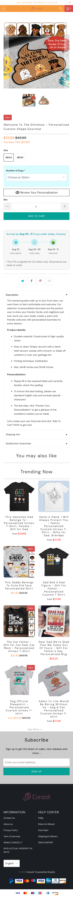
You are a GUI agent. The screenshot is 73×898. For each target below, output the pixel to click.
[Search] (60, 8)
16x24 (8, 157)
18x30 (20, 157)
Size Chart (43, 830)
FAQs (40, 818)
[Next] (67, 55)
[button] (36, 171)
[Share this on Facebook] (31, 281)
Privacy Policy (11, 830)
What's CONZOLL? (13, 842)
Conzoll (30, 872)
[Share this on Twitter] (22, 281)
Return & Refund (46, 824)
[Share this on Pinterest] (40, 281)
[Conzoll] (36, 8)
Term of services (12, 836)
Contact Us (9, 818)
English (9, 863)
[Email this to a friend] (49, 281)
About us (8, 824)
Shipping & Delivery (48, 836)
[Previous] (6, 55)
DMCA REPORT (45, 842)
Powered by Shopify (45, 872)
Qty (6, 199)
